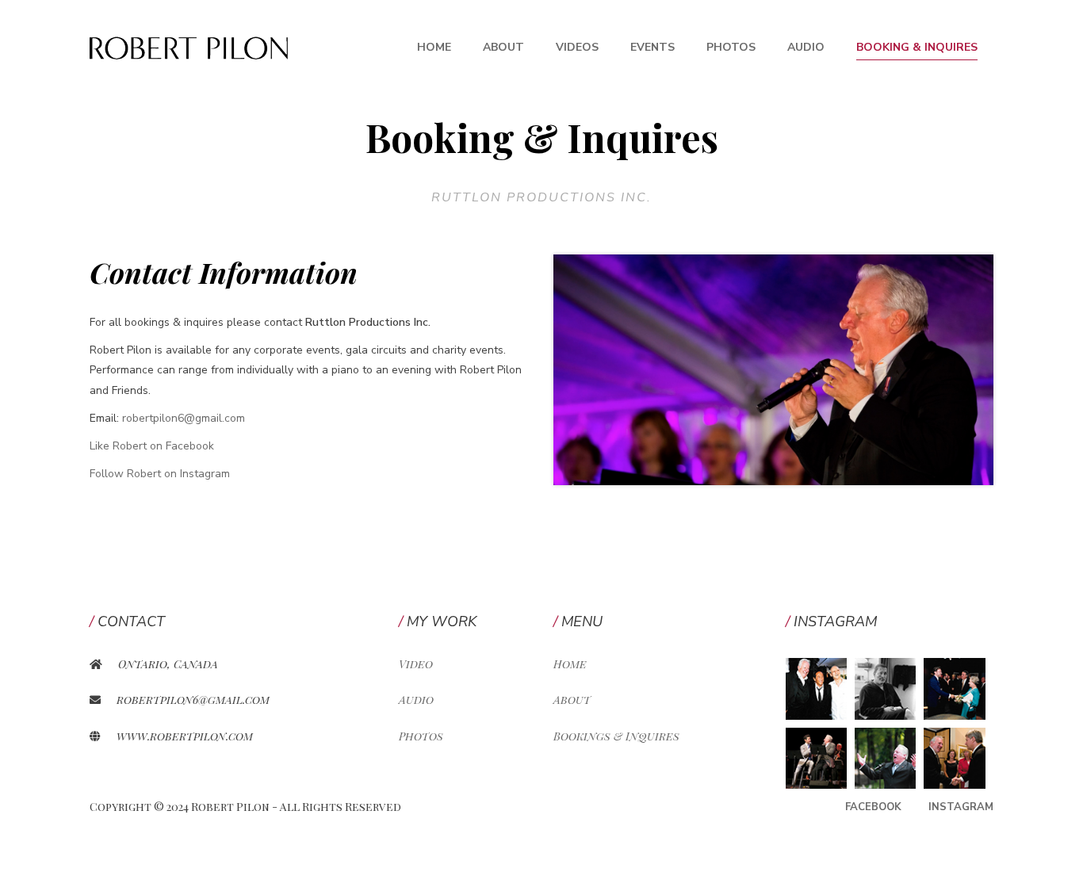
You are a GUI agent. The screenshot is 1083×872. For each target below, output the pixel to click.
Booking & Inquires (917, 47)
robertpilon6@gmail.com (183, 418)
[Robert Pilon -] (189, 47)
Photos (731, 47)
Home (434, 47)
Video (416, 663)
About (503, 47)
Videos (577, 47)
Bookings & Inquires (616, 736)
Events (652, 47)
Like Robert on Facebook (152, 445)
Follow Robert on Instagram (160, 473)
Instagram (960, 807)
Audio (806, 47)
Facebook (873, 807)
